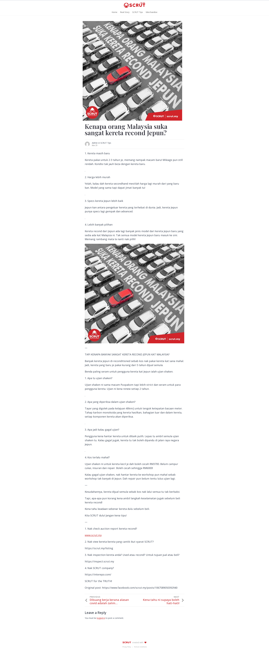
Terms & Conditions (140, 647)
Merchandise (151, 12)
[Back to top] (262, 646)
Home (114, 12)
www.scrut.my (93, 535)
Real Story (124, 12)
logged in (101, 618)
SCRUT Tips (137, 12)
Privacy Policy (126, 647)
